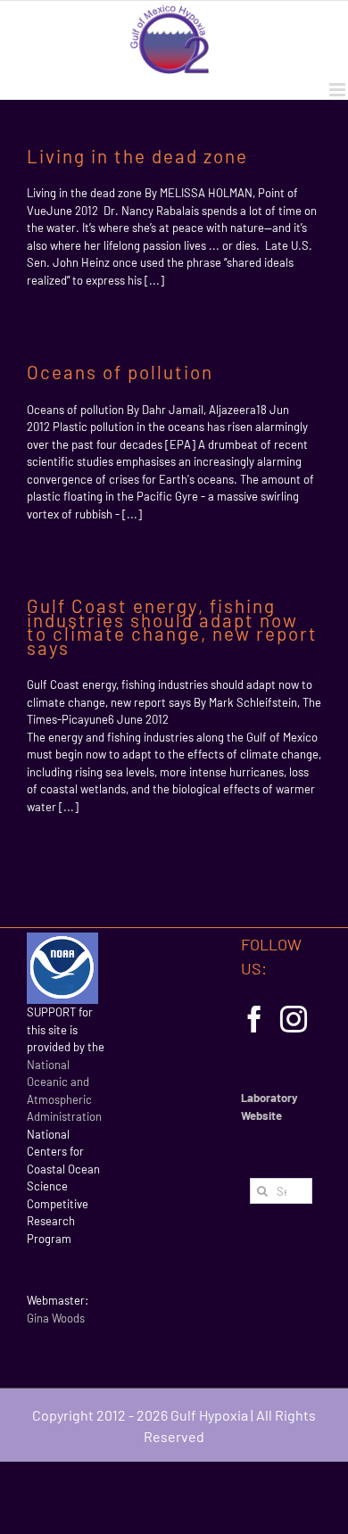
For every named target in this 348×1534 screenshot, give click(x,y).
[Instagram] (293, 1019)
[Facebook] (254, 1019)
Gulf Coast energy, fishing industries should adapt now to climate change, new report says (172, 626)
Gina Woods (56, 1318)
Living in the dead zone (137, 156)
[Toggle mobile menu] (338, 89)
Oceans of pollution (120, 372)
